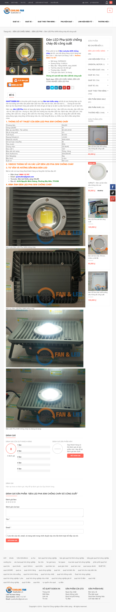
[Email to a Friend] (72, 87)
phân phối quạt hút (100, 562)
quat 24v (7, 566)
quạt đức (36, 582)
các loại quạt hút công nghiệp (24, 562)
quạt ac (18, 570)
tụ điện (61, 582)
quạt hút (57, 570)
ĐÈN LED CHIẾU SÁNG (21, 31)
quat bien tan (50, 566)
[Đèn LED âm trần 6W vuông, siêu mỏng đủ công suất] (98, 135)
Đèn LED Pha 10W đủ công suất (96, 220)
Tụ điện (68, 598)
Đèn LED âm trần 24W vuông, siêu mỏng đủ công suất (98, 293)
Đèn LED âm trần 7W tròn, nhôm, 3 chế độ (96, 257)
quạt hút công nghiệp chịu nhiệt (37, 578)
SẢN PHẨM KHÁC (94, 107)
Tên (8, 519)
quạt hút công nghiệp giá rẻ (61, 578)
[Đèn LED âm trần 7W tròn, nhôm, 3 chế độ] (98, 244)
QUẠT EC (91, 85)
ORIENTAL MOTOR (95, 64)
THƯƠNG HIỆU (93, 112)
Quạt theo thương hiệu (96, 596)
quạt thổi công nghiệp (11, 582)
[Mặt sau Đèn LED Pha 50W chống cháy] (37, 70)
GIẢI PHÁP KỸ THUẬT (42, 2)
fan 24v (41, 562)
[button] (110, 2)
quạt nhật (91, 578)
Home (6, 2)
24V (5, 558)
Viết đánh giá (75, 456)
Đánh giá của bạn (12, 507)
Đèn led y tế (92, 592)
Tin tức (44, 598)
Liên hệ (30, 2)
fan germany (51, 562)
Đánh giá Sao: (11, 499)
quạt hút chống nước (64, 574)
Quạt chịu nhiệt (70, 592)
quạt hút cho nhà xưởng (12, 574)
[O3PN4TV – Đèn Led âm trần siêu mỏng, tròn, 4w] (98, 171)
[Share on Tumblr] (60, 87)
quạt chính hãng (30, 570)
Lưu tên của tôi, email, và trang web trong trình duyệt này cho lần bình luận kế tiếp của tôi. (43, 536)
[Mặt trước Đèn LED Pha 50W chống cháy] (12, 70)
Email (8, 527)
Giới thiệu (14, 2)
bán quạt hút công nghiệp (47, 558)
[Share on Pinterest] (68, 87)
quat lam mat (75, 566)
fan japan (62, 562)
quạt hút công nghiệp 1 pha (13, 578)
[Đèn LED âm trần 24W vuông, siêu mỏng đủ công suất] (98, 281)
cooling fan (7, 562)
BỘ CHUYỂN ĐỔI (94, 45)
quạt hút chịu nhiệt (47, 574)
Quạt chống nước (71, 594)
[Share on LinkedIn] (56, 87)
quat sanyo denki (89, 566)
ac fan (33, 558)
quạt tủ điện (26, 582)
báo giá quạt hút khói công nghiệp (72, 558)
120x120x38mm (22, 558)
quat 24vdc (17, 566)
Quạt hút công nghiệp (82, 574)
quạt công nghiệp (45, 570)
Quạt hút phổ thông (72, 596)
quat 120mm (28, 566)
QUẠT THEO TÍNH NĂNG (97, 91)
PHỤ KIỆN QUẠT (94, 69)
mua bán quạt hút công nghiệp (79, 562)
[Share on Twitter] (52, 87)
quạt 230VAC (8, 570)
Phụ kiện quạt (93, 594)
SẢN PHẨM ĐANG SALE (97, 99)
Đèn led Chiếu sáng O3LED (28, 179)
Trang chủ (7, 31)
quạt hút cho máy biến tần (87, 570)
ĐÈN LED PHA (37, 31)
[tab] (11, 95)
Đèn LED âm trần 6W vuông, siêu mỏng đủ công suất (97, 147)
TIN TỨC (23, 2)
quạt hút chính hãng (31, 574)
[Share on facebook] (48, 87)
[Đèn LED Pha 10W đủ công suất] (98, 208)
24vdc (11, 558)
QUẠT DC (91, 80)
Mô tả (11, 95)
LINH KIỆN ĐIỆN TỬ (95, 59)
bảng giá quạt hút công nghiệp (98, 558)
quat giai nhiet (63, 566)
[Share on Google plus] (64, 87)
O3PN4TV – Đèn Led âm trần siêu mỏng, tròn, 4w (97, 184)
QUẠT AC (91, 75)
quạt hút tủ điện (80, 578)
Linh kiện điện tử (94, 598)
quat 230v (39, 566)
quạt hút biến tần (69, 570)
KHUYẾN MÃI (54, 2)
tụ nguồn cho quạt (49, 582)
